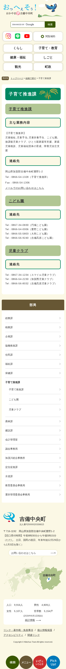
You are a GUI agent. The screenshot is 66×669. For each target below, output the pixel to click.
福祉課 (9, 363)
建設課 (9, 430)
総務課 (9, 318)
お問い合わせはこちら (23, 553)
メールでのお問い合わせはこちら (24, 188)
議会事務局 (11, 448)
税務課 (9, 327)
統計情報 (30, 620)
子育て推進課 (20, 109)
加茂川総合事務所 (15, 458)
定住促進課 (11, 467)
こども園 (16, 201)
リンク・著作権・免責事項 (18, 630)
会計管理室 (11, 439)
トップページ (17, 78)
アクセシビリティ (13, 635)
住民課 (9, 354)
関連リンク (33, 635)
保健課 (9, 373)
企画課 (9, 336)
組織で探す (31, 78)
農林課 (9, 421)
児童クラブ (18, 251)
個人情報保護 (44, 630)
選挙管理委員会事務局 (17, 494)
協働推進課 (11, 345)
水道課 (9, 476)
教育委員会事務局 (15, 485)
